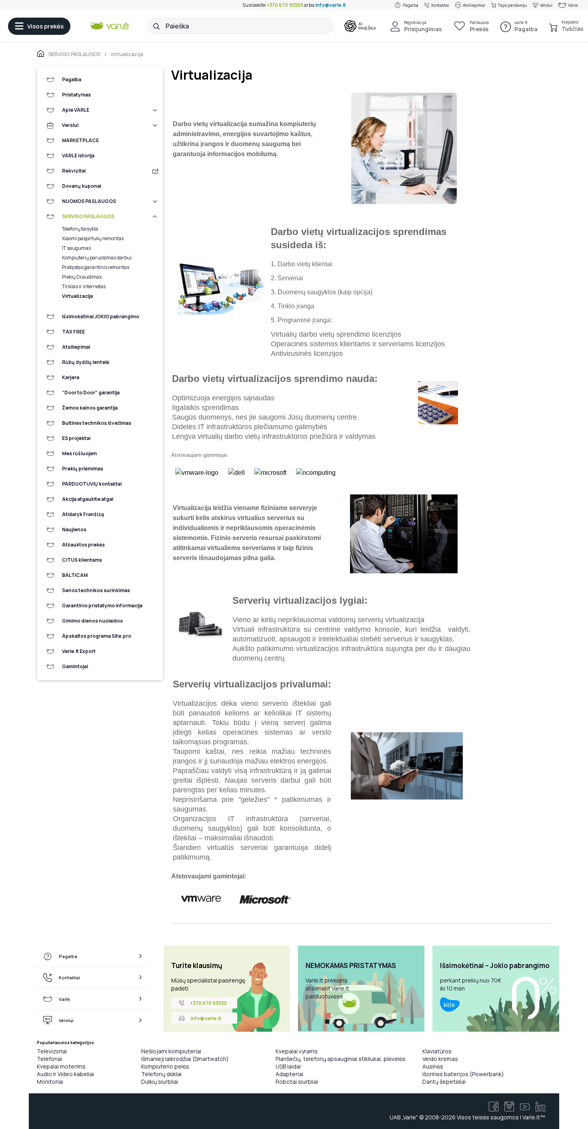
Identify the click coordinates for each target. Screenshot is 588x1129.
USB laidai (288, 1066)
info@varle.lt (330, 5)
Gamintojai (75, 666)
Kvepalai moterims (61, 1066)
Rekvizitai (74, 170)
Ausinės (432, 1066)
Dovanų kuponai (81, 186)
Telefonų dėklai (161, 1074)
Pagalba (410, 5)
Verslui (546, 5)
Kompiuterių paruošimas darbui (97, 257)
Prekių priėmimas (82, 468)
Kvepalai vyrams (297, 1051)
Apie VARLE (75, 109)
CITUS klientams (82, 559)
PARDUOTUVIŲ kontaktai (92, 483)
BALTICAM (75, 575)
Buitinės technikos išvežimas (96, 423)
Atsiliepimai (474, 5)
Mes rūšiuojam (79, 453)
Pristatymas (76, 94)
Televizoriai (52, 1051)
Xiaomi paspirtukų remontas (93, 238)
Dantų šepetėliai (444, 1081)
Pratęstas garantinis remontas (95, 267)
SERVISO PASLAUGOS (88, 216)
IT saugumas (76, 248)
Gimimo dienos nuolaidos (92, 620)
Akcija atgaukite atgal (87, 499)
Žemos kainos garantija (90, 407)
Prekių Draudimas (82, 276)
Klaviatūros (437, 1051)
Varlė (573, 5)
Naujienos (74, 529)
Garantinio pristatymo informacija (102, 605)
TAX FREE (73, 331)
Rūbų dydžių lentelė (85, 362)
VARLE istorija (78, 155)
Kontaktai (440, 5)
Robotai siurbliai (297, 1081)
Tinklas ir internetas (84, 286)
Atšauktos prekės (83, 544)
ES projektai (76, 438)
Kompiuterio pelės (165, 1066)
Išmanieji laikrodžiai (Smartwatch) (185, 1059)
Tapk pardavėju (512, 5)
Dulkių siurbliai (159, 1081)
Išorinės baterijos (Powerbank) (463, 1074)
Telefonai (49, 1059)
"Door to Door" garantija (91, 392)
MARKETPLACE (80, 140)
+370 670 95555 (284, 5)
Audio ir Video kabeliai (65, 1074)
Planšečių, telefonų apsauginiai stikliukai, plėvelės (341, 1059)
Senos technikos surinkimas (96, 590)
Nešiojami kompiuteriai (171, 1051)
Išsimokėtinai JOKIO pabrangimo (100, 316)
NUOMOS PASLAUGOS (89, 201)
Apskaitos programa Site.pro (96, 636)
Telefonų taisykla (80, 228)
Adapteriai (289, 1074)
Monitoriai (50, 1081)
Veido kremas (440, 1059)
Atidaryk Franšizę (83, 514)
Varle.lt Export (79, 651)
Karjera (70, 377)
